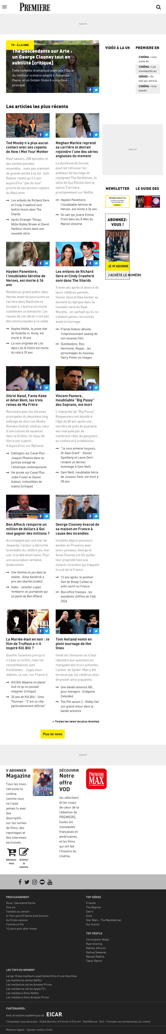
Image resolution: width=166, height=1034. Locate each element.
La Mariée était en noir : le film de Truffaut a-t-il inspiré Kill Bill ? (27, 643)
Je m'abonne (118, 266)
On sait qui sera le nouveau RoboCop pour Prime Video (148, 79)
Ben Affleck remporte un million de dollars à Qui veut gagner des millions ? (27, 528)
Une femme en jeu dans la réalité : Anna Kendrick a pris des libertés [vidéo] (28, 576)
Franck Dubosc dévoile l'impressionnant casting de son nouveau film (79, 333)
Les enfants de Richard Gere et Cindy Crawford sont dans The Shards (75, 275)
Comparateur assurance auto (21, 1021)
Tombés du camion (18, 911)
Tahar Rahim (94, 960)
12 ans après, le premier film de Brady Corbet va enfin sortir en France (77, 581)
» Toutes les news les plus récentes (76, 721)
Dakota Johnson (96, 948)
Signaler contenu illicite (39, 1029)
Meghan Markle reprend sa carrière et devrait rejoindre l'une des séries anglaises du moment (77, 149)
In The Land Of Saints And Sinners (27, 915)
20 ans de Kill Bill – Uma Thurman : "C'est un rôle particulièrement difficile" (28, 701)
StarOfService (90, 1021)
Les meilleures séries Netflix (24, 980)
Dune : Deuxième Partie (20, 903)
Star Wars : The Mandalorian (103, 920)
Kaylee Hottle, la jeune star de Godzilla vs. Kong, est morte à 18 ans (29, 333)
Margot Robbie (95, 956)
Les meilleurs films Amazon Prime (27, 997)
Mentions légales (15, 1029)
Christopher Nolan (97, 939)
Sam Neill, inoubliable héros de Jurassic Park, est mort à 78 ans (79, 476)
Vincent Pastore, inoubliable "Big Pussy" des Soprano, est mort (75, 400)
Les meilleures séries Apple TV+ (26, 988)
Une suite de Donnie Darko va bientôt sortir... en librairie (147, 59)
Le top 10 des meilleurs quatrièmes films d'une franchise (41, 976)
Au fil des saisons (17, 920)
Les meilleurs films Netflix (22, 993)
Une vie (10, 907)
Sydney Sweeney (96, 952)
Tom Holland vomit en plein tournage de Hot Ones (74, 643)
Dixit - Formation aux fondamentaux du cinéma (124, 1021)
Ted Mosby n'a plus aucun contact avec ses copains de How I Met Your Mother (27, 147)
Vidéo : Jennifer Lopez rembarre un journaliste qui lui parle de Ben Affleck (29, 591)
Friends (91, 903)
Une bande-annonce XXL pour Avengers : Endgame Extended (78, 691)
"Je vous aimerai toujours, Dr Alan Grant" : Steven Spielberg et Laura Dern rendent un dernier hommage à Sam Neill (78, 457)
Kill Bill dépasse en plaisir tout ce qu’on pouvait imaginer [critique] (28, 686)
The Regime (93, 907)
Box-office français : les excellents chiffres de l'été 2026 (78, 596)
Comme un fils (15, 924)
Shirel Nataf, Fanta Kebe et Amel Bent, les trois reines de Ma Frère (26, 400)
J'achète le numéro (118, 275)
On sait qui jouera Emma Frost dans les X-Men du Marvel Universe (77, 219)
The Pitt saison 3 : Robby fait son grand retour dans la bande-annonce (80, 706)
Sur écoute (92, 924)
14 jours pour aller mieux (21, 928)
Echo (89, 915)
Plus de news (52, 734)
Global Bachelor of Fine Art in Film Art (60, 1021)
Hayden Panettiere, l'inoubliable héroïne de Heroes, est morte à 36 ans (79, 204)
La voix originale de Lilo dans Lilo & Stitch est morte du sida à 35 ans (30, 347)
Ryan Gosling (94, 943)
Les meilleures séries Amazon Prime (29, 984)
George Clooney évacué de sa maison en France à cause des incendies (77, 528)
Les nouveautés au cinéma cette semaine (147, 69)
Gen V (89, 911)
